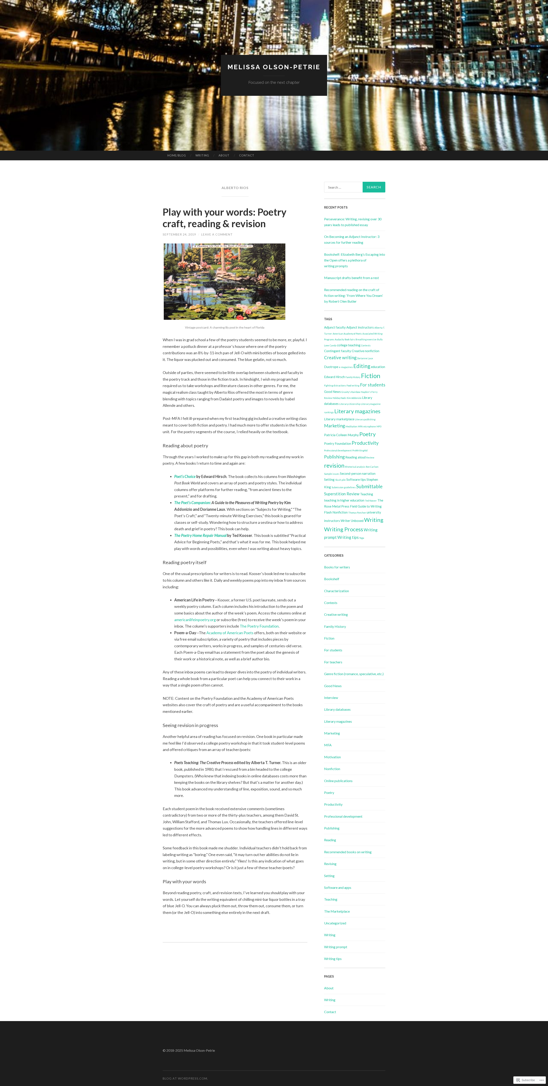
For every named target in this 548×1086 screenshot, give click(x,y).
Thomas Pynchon (357, 512)
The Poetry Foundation (259, 626)
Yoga (361, 537)
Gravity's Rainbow (350, 392)
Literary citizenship (349, 404)
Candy (333, 345)
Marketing (334, 425)
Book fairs (350, 339)
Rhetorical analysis (355, 466)
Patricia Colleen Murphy (341, 435)
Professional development (338, 450)
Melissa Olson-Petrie (274, 67)
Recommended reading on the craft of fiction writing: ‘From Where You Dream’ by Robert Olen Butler (353, 295)
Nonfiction (332, 769)
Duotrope (331, 367)
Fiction (370, 375)
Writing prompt (335, 947)
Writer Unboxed (352, 521)
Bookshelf (331, 579)
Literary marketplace (339, 419)
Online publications (338, 781)
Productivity (365, 443)
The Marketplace (337, 911)
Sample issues (331, 473)
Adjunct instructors (360, 327)
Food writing (353, 385)
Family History (352, 377)
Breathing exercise (366, 339)
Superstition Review (341, 493)
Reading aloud (355, 457)
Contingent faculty (337, 351)
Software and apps (337, 887)
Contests (366, 345)
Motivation (332, 757)
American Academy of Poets (347, 333)
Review (370, 457)
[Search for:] (354, 187)
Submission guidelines (344, 487)
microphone (369, 426)
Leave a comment (217, 234)
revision (334, 465)
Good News (332, 392)
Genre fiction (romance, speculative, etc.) (354, 674)
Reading (330, 840)
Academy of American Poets (229, 632)
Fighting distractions (335, 385)
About (224, 155)
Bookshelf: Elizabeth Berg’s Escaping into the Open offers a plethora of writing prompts (354, 260)
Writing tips (348, 537)
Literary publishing (365, 419)
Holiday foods (339, 398)
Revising (330, 864)
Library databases (337, 709)
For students (372, 384)
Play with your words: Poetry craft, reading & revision (224, 217)
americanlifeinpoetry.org (195, 619)
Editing (361, 366)
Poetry (367, 434)
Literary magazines (357, 411)
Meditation (351, 426)
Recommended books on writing (348, 852)
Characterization (336, 591)
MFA (360, 426)
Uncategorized (335, 923)
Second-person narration (357, 473)
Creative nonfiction (365, 351)
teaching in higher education (344, 500)
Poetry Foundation (337, 443)
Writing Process (343, 529)
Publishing (334, 456)
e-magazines (346, 367)
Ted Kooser (371, 500)
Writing (202, 155)
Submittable (369, 486)
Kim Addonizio (354, 398)
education (378, 367)
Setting (329, 479)
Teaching (366, 494)
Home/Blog (176, 155)
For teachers (333, 662)
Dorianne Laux (365, 358)
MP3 (379, 426)
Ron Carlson (372, 466)
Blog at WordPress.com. (185, 1078)
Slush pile (340, 479)
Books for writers (337, 567)
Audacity (339, 339)
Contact (246, 155)
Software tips (356, 479)
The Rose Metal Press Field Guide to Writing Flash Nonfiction (353, 506)
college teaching (348, 345)
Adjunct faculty (335, 327)
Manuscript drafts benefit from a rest (351, 278)
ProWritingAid (360, 450)
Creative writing (340, 357)
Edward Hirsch (334, 377)
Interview (331, 697)
